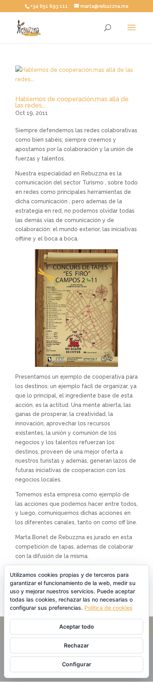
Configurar (76, 664)
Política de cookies (108, 607)
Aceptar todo (76, 626)
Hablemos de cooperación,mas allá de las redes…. (72, 102)
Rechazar (76, 645)
